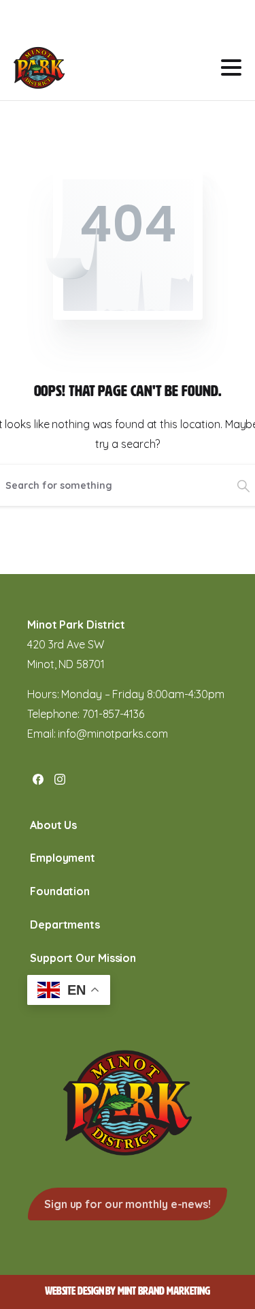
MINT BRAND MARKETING (164, 1291)
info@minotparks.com (112, 733)
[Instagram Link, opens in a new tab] (60, 778)
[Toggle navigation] (231, 67)
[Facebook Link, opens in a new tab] (38, 778)
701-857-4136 (113, 714)
